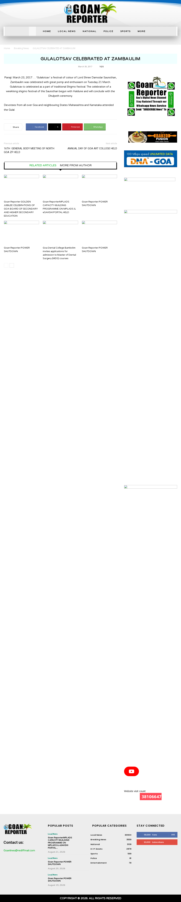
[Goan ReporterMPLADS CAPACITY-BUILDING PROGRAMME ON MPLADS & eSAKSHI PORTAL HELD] (60, 187)
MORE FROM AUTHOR (76, 165)
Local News (52, 834)
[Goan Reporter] (90, 13)
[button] (32, 30)
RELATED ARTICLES (42, 165)
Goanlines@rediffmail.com (19, 850)
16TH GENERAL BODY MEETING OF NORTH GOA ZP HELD (29, 150)
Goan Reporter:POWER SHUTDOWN (59, 863)
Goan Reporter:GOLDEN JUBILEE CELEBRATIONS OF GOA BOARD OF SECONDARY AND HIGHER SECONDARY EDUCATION (21, 208)
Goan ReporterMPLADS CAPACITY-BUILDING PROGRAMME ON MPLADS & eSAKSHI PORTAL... (60, 842)
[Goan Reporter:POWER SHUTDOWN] (99, 187)
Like (173, 834)
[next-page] (12, 265)
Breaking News (21, 48)
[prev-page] (6, 265)
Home (7, 48)
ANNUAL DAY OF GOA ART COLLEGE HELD (92, 148)
